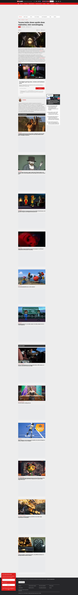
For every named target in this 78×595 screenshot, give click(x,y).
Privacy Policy (11, 588)
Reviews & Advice (39, 3)
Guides (44, 3)
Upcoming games (44, 16)
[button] (60, 1)
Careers (50, 587)
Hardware (25, 3)
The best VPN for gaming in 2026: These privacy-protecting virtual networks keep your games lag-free (53, 102)
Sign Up (8, 584)
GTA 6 (31, 16)
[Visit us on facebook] (40, 1)
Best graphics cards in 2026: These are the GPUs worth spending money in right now (53, 113)
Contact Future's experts (32, 585)
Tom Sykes (23, 26)
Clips (50, 16)
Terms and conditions (42, 585)
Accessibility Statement (42, 587)
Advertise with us (31, 587)
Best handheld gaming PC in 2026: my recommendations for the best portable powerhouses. (53, 123)
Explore (57, 3)
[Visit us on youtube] (44, 1)
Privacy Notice (23, 91)
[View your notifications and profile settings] (59, 1)
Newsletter (52, 3)
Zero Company (37, 16)
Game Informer (42, 58)
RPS (20, 62)
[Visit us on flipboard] (47, 1)
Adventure (22, 19)
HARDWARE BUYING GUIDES (50, 95)
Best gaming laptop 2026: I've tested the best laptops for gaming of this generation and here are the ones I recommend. (53, 118)
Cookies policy (20, 587)
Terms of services (30, 90)
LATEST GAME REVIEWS (56, 95)
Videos (48, 3)
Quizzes (55, 16)
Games (21, 3)
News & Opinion (31, 3)
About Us (19, 585)
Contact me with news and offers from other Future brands (8, 582)
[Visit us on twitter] (41, 1)
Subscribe (51, 1)
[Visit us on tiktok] (48, 1)
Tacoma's (41, 50)
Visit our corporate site (50, 579)
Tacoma (27, 19)
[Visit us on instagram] (42, 1)
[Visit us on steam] (38, 1)
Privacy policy (51, 585)
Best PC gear (26, 16)
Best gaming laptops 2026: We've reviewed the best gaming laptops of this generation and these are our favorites (53, 107)
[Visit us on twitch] (45, 1)
